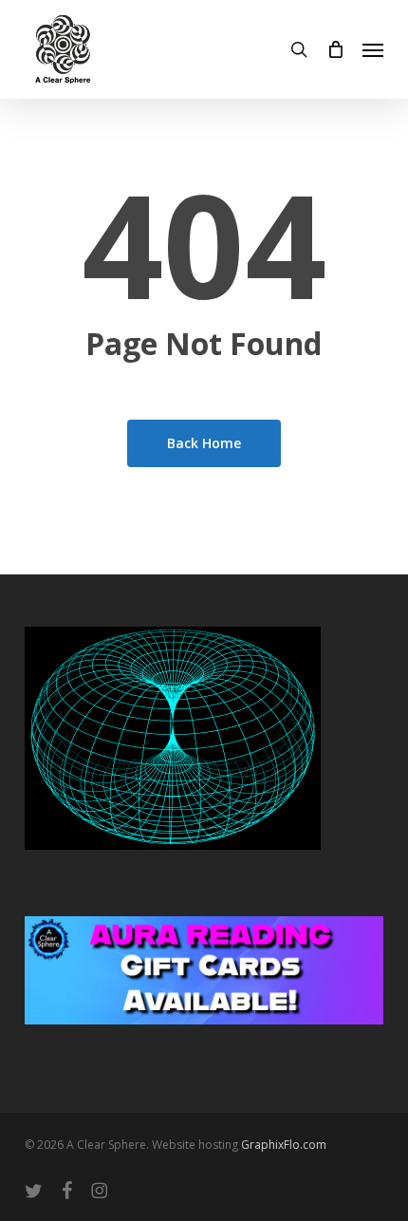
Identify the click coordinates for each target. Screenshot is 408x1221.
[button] (372, 49)
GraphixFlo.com (283, 1144)
